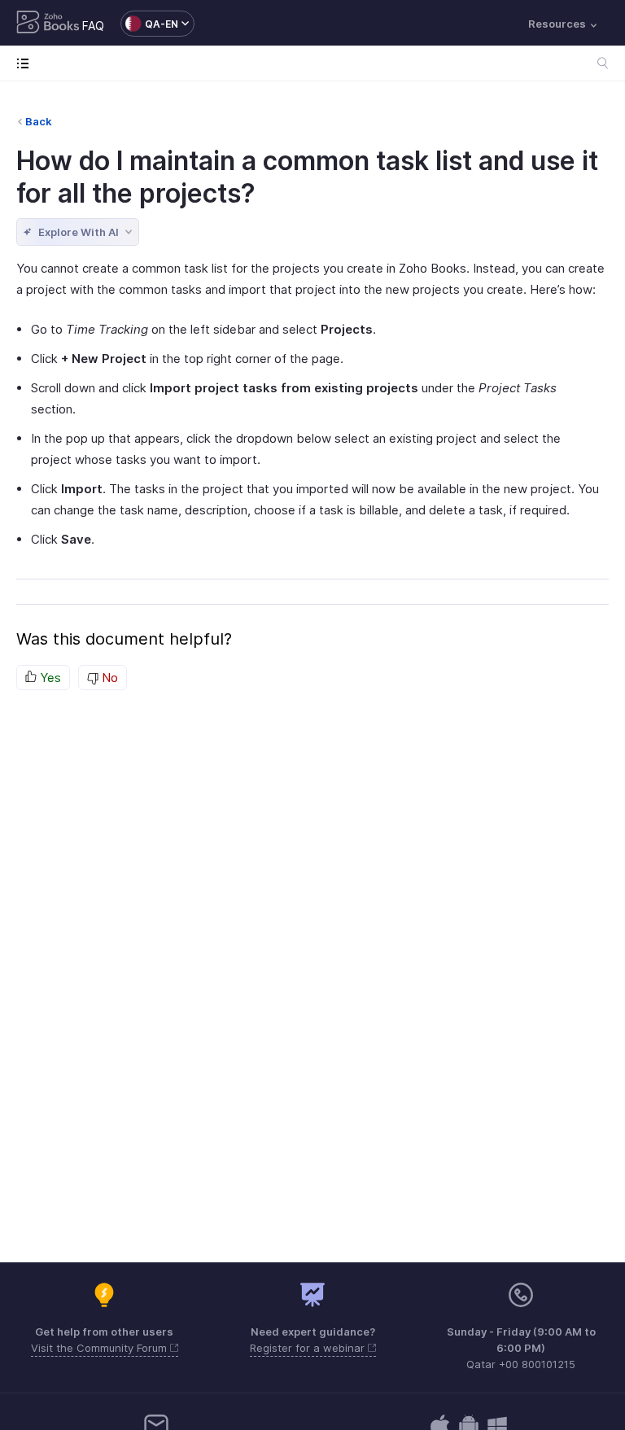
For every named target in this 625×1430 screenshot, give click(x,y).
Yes (49, 677)
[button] (149, 24)
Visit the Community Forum (100, 1347)
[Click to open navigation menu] (26, 63)
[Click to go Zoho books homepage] (48, 24)
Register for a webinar (309, 1347)
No (108, 677)
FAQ (93, 26)
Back (38, 121)
